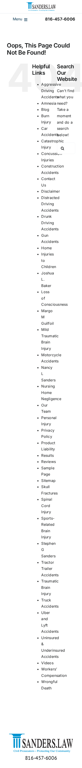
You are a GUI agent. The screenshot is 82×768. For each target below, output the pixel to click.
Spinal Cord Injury (46, 505)
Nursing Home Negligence (51, 392)
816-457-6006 (41, 758)
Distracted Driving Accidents (50, 204)
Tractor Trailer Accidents (50, 568)
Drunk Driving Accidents (50, 222)
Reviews (48, 461)
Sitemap (48, 480)
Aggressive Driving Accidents (51, 90)
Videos (47, 663)
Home (46, 248)
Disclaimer (50, 191)
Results (47, 455)
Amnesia (48, 103)
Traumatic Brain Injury (50, 587)
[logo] (41, 4)
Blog (45, 109)
